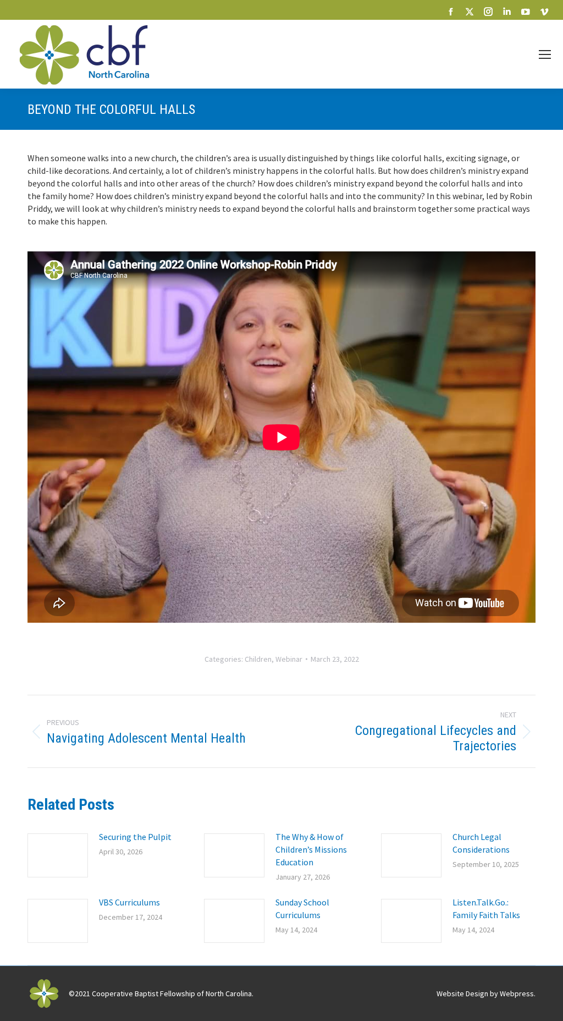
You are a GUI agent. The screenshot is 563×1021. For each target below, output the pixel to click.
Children (258, 659)
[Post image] (57, 855)
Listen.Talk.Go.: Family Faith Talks (486, 908)
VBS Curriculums (129, 902)
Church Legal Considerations (481, 843)
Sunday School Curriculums (302, 908)
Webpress (517, 993)
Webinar (288, 659)
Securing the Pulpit (135, 836)
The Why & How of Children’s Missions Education (311, 849)
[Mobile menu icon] (545, 54)
